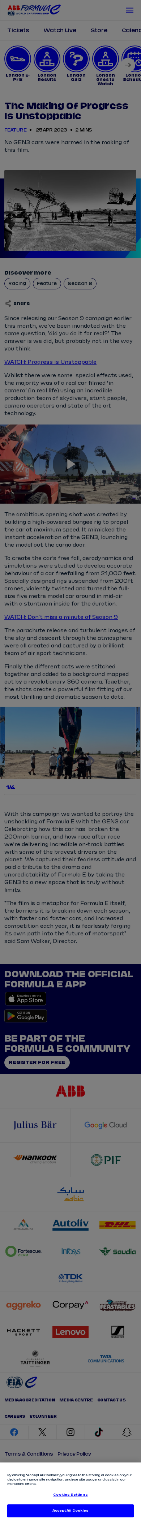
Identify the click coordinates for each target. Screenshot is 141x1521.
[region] (70, 1491)
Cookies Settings (70, 1495)
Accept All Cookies (70, 1510)
